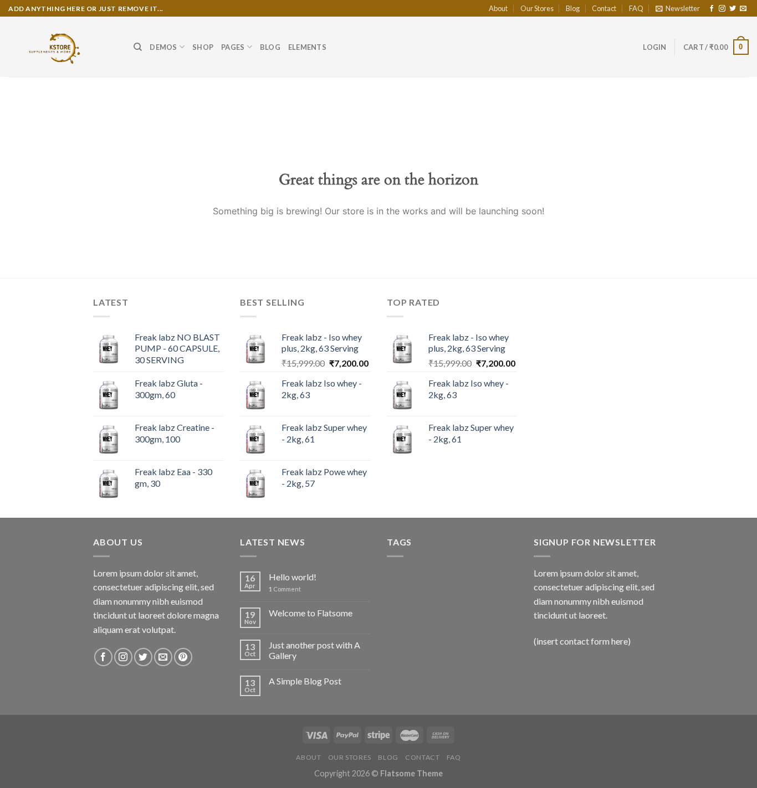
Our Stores (537, 8)
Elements (307, 47)
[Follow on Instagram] (722, 9)
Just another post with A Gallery (314, 650)
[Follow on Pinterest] (183, 657)
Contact (604, 8)
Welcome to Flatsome (310, 612)
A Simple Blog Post (305, 681)
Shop (202, 47)
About (498, 8)
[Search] (138, 47)
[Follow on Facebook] (711, 9)
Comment (285, 589)
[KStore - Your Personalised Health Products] (62, 47)
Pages (232, 47)
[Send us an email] (743, 9)
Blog (573, 8)
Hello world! (292, 576)
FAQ (636, 8)
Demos (163, 47)
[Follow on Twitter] (732, 9)
